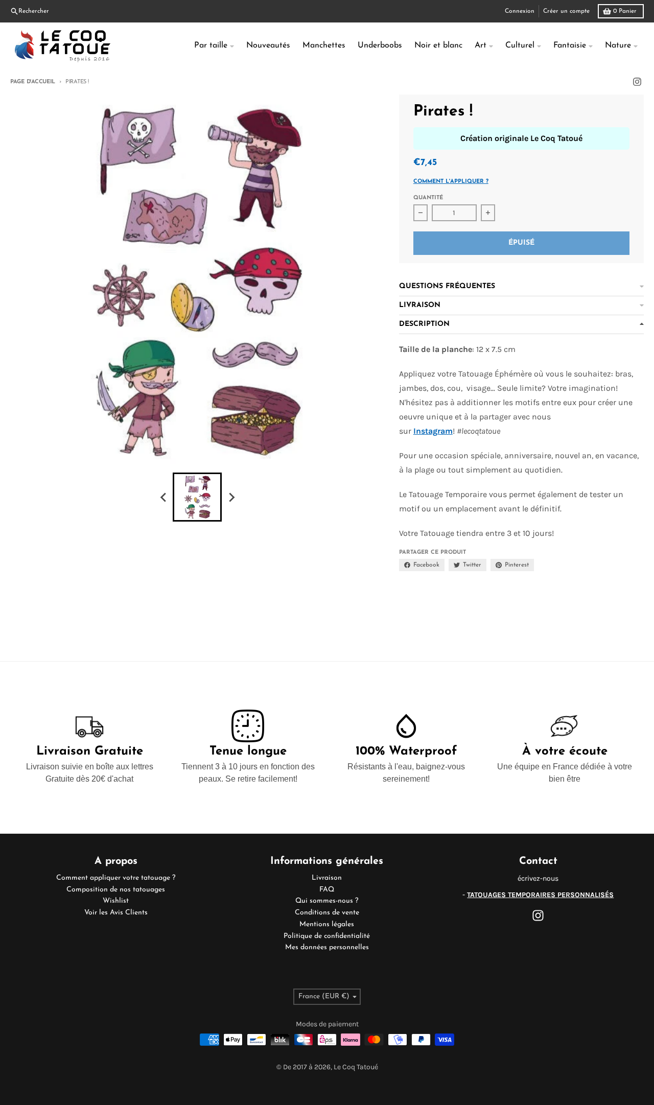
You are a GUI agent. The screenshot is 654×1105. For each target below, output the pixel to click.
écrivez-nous (538, 878)
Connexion (519, 11)
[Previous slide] (163, 497)
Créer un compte (566, 11)
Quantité (428, 198)
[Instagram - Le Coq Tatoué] (637, 81)
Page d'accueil (32, 82)
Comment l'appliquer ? (450, 181)
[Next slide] (231, 497)
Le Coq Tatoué (356, 1067)
